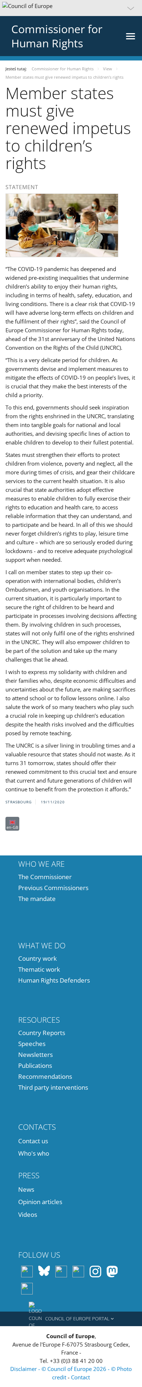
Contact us (33, 1141)
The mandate (37, 898)
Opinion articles (40, 1202)
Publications (35, 1065)
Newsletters (35, 1054)
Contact (80, 1377)
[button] (71, 8)
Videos (27, 1214)
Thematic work (39, 969)
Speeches (32, 1043)
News (26, 1189)
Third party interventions (53, 1087)
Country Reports (41, 1033)
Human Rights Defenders (54, 980)
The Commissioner (45, 877)
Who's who (33, 1153)
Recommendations (45, 1076)
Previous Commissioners (53, 887)
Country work (37, 958)
